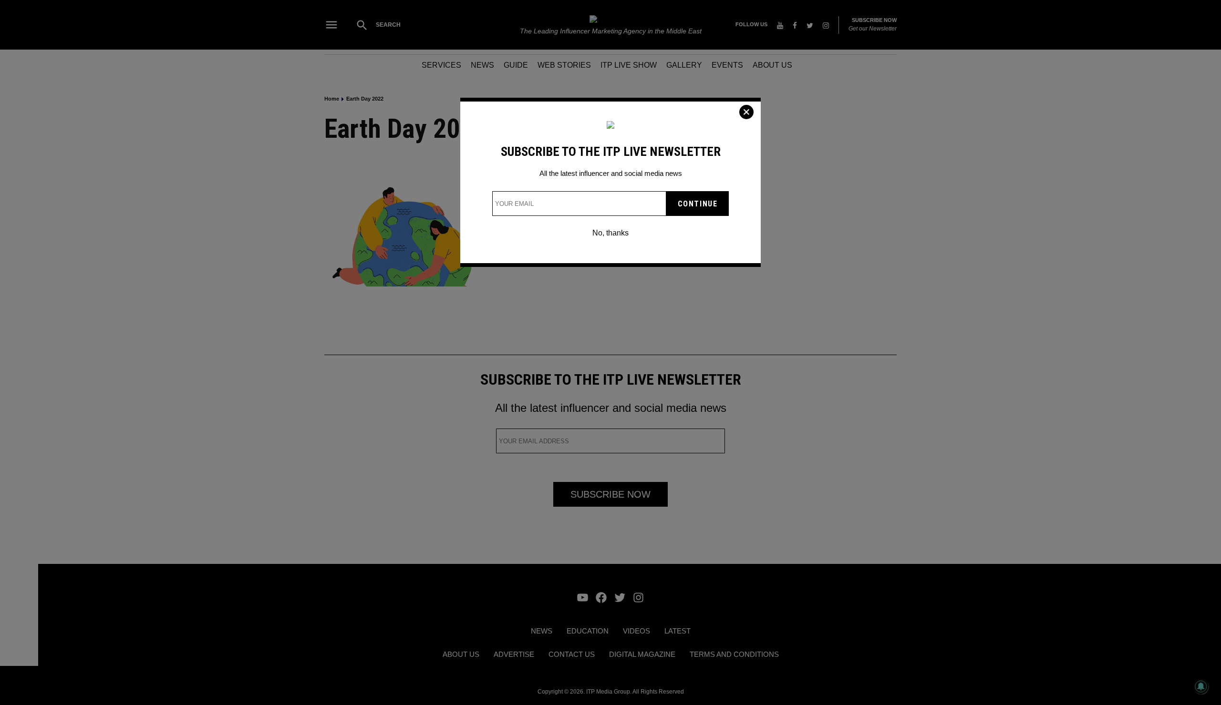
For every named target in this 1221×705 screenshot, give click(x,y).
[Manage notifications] (1201, 686)
